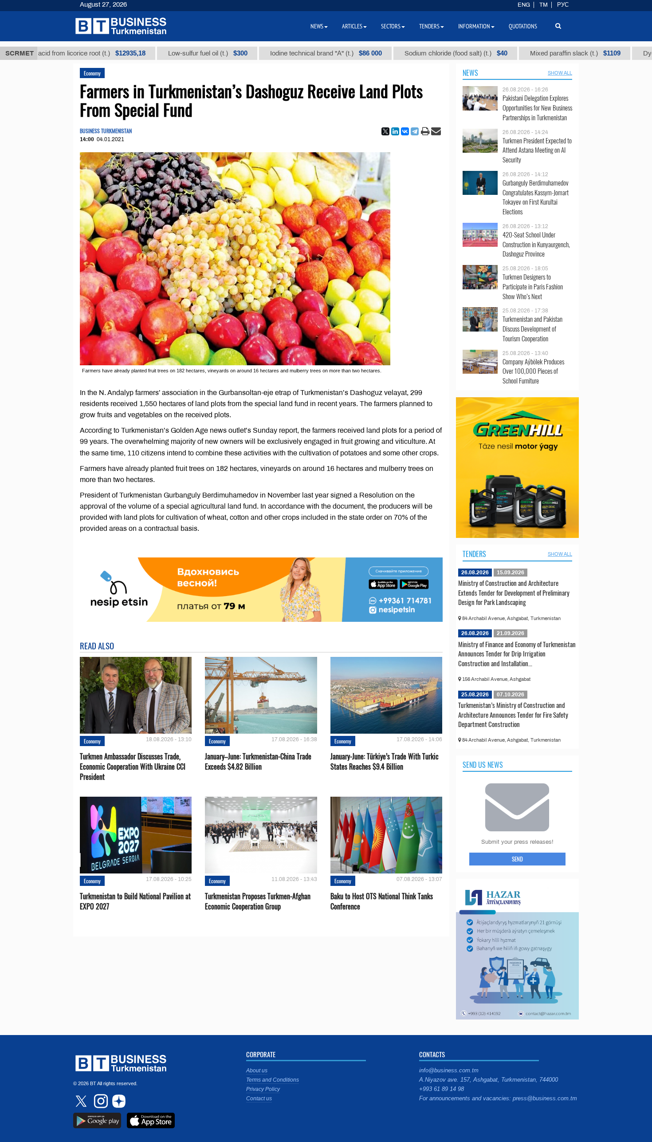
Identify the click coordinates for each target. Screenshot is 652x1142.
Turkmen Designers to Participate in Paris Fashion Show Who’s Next (533, 286)
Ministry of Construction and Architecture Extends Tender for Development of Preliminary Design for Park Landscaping (514, 592)
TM (543, 5)
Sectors (391, 26)
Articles (352, 26)
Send (517, 858)
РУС (563, 5)
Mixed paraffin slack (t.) (544, 53)
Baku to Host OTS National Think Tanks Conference (381, 901)
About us (256, 1070)
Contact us (259, 1098)
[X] (385, 131)
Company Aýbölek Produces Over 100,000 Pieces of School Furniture (533, 371)
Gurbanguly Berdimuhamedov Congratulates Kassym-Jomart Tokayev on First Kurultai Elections (536, 197)
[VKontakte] (405, 131)
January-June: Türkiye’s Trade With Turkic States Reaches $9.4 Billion (384, 761)
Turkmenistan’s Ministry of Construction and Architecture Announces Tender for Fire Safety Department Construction (513, 714)
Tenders (474, 554)
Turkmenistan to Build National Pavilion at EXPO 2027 (135, 901)
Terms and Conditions (272, 1080)
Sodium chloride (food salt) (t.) (424, 53)
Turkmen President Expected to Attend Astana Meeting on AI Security (537, 150)
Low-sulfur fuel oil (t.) (176, 53)
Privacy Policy (263, 1089)
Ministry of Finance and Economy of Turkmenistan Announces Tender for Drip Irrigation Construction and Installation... (517, 653)
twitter (82, 1101)
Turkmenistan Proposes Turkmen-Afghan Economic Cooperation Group (257, 901)
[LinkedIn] (395, 131)
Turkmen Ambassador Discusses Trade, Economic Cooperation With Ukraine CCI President (132, 766)
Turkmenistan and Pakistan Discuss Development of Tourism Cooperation (532, 328)
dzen (117, 1101)
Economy (92, 73)
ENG (524, 5)
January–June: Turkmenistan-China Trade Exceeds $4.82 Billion (258, 761)
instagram (100, 1101)
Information (474, 26)
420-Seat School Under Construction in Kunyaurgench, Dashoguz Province (536, 244)
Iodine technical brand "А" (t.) (294, 53)
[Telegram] (415, 131)
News (470, 72)
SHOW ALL (560, 72)
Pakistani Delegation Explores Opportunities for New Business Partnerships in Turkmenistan (537, 107)
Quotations (523, 26)
